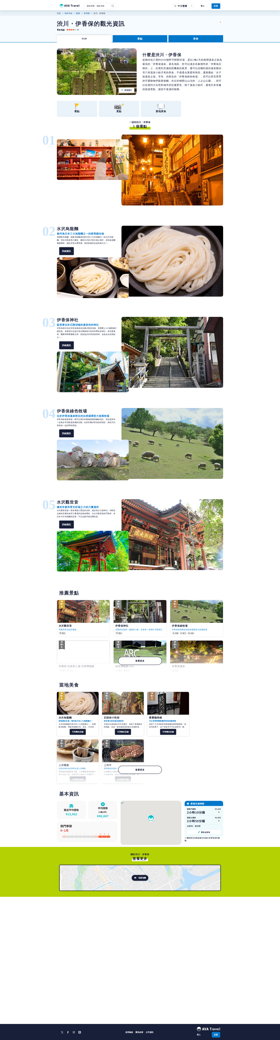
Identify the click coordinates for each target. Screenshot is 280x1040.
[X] (62, 1032)
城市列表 (68, 13)
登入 (203, 6)
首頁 (59, 13)
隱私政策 (139, 1032)
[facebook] (68, 1032)
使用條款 (129, 1032)
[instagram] (73, 1032)
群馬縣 (87, 13)
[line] (79, 1032)
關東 (78, 13)
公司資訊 (150, 1032)
